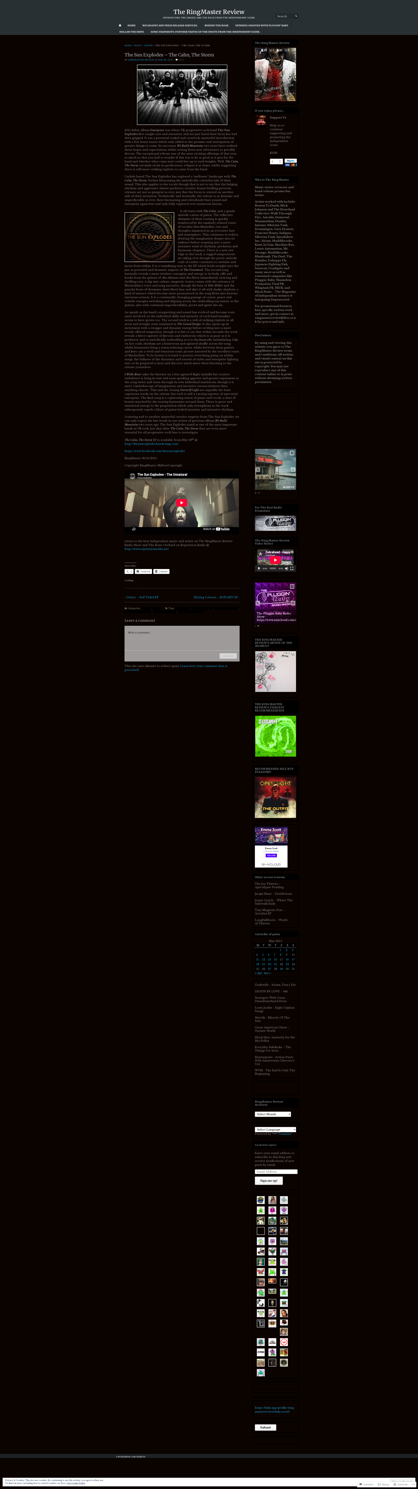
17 (293, 959)
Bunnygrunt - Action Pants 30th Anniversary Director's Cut (274, 1060)
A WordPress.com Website (130, 1457)
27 (269, 969)
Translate (285, 1133)
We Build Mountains (190, 611)
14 (275, 959)
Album (148, 45)
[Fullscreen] (291, 568)
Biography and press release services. (170, 25)
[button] (258, 469)
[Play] (259, 568)
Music (138, 45)
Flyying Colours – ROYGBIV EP (216, 597)
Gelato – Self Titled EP (142, 597)
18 (257, 964)
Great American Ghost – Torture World (272, 1029)
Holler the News (131, 31)
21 (275, 964)
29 (281, 969)
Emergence (182, 608)
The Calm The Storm (138, 611)
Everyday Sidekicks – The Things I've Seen (273, 1048)
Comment (228, 656)
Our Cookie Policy (75, 1483)
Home (132, 25)
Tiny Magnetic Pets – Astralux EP (270, 911)
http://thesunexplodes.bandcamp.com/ (152, 443)
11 (257, 959)
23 (287, 964)
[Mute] (286, 568)
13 (269, 959)
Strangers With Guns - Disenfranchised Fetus (271, 999)
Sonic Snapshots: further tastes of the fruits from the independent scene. (205, 31)
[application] (275, 560)
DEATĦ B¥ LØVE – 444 (271, 991)
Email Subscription (265, 1145)
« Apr (258, 973)
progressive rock (202, 608)
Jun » (267, 973)
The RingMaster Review (208, 12)
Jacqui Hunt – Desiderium (273, 893)
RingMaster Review (141, 60)
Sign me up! (268, 1180)
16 (287, 959)
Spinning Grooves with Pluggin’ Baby (261, 25)
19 (263, 964)
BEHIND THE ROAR (216, 25)
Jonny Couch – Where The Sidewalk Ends (274, 902)
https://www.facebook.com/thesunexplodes (155, 451)
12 (263, 959)
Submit (265, 1427)
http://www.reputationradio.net (147, 549)
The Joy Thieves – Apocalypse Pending (269, 885)
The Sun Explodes (164, 611)
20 (269, 964)
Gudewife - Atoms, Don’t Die (275, 984)
